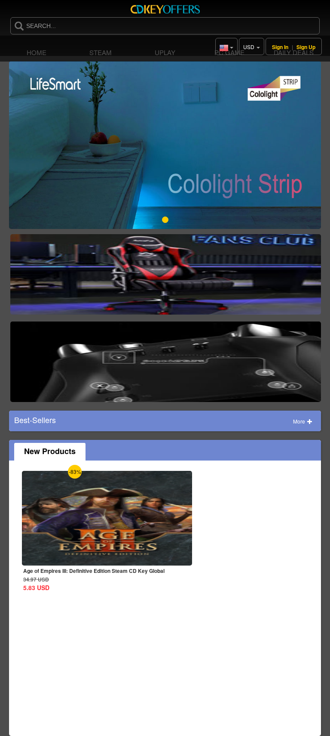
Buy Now (166, 278)
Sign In (280, 47)
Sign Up (305, 47)
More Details (57, 559)
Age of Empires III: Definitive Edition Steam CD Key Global (94, 571)
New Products (50, 451)
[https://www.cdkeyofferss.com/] (165, 8)
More (299, 421)
